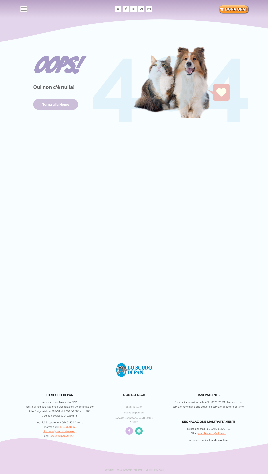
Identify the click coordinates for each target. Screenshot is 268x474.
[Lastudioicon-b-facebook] (126, 9)
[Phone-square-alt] (141, 9)
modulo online (219, 440)
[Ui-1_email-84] (149, 9)
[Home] (118, 9)
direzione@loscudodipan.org (59, 431)
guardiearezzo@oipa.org (211, 433)
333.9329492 (67, 426)
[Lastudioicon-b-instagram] (133, 9)
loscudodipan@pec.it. (62, 435)
